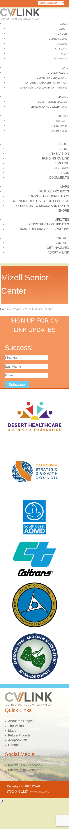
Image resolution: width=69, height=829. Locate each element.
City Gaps (61, 48)
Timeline (62, 43)
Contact (62, 116)
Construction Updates (52, 102)
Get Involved (59, 126)
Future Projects (57, 73)
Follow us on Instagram (25, 770)
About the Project (20, 721)
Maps (65, 68)
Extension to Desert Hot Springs (46, 83)
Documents (59, 58)
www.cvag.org (39, 791)
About (64, 24)
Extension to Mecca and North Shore (43, 87)
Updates (63, 97)
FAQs (64, 53)
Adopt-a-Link (59, 131)
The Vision (60, 34)
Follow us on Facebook (25, 765)
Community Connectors (52, 78)
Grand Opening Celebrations (49, 107)
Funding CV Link (57, 39)
